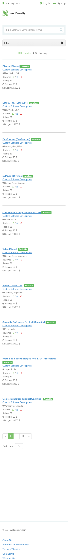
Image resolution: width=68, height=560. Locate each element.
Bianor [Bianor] (11, 66)
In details (25, 53)
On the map (40, 53)
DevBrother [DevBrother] (16, 139)
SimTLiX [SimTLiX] (12, 285)
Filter (7, 43)
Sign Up (61, 3)
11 (23, 436)
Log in (46, 3)
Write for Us (8, 558)
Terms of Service (11, 549)
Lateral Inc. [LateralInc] (15, 102)
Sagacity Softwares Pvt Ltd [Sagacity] (23, 322)
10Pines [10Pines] (12, 176)
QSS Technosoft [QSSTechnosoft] (21, 212)
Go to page (8, 446)
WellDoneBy (18, 13)
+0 (13, 77)
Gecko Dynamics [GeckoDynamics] (22, 398)
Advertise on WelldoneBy (15, 544)
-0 (21, 77)
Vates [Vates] (9, 249)
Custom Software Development (17, 69)
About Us (7, 540)
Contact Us (8, 553)
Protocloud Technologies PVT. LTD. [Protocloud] (29, 358)
